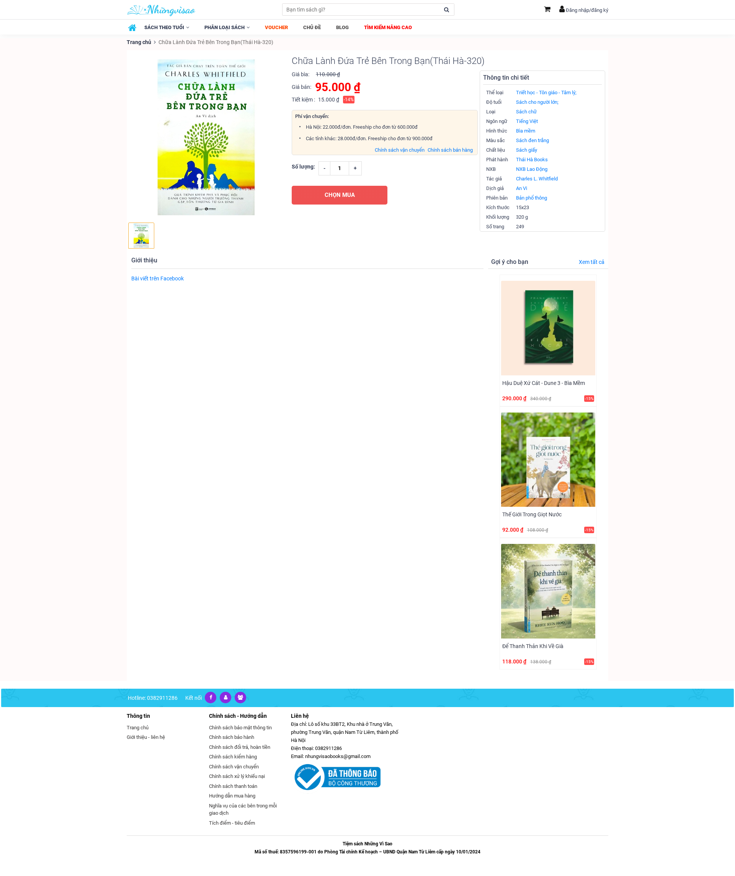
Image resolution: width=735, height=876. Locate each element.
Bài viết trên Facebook (157, 278)
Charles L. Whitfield (537, 179)
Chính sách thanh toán (233, 786)
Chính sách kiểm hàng (233, 757)
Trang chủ (139, 42)
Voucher (276, 27)
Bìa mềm (525, 131)
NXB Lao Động (531, 169)
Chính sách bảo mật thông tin (240, 727)
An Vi (521, 188)
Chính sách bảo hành (231, 737)
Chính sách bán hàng (450, 150)
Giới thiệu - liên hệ (146, 737)
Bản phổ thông (531, 198)
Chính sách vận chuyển (400, 150)
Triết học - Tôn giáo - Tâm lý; (546, 92)
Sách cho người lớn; (537, 102)
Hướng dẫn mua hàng (232, 796)
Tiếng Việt (527, 121)
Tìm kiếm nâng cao (388, 27)
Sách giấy (526, 150)
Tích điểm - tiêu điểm (232, 823)
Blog (342, 27)
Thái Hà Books (532, 159)
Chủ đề (312, 27)
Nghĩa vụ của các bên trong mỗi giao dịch (243, 809)
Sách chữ (526, 112)
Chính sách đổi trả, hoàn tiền (239, 747)
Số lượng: (303, 167)
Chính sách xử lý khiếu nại (237, 776)
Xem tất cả (591, 262)
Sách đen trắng (532, 140)
